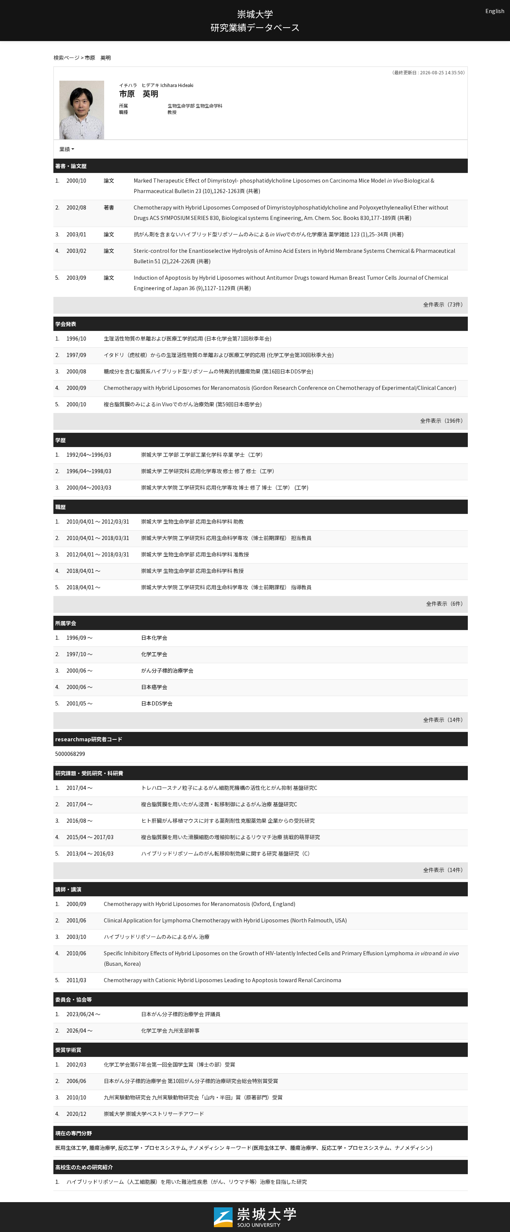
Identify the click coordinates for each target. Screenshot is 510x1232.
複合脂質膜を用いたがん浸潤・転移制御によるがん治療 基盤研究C (219, 804)
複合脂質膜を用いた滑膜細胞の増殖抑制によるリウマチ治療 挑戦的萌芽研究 (230, 837)
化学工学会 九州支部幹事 (170, 1030)
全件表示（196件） (443, 420)
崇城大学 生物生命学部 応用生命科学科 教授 (192, 570)
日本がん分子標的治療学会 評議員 (181, 1014)
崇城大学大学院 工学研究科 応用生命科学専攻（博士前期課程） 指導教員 (226, 587)
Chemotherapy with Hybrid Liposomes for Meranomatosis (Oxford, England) (199, 903)
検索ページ (66, 57)
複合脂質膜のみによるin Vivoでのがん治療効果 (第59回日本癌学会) (183, 404)
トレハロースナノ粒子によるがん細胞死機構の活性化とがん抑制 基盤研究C (229, 787)
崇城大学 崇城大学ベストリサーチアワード (154, 1113)
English (494, 11)
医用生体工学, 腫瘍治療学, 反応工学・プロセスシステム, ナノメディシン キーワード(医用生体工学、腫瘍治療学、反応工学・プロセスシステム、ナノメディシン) (243, 1147)
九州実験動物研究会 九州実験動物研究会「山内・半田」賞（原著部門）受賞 (193, 1097)
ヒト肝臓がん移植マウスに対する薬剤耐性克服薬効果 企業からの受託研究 (228, 820)
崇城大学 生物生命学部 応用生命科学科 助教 (192, 521)
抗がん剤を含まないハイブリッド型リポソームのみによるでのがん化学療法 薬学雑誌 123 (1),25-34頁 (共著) (269, 234)
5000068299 (70, 753)
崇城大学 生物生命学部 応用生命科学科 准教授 (195, 554)
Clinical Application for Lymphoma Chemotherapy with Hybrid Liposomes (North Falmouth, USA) (225, 920)
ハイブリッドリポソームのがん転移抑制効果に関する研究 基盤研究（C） (227, 853)
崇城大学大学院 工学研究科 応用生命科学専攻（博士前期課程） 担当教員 (226, 537)
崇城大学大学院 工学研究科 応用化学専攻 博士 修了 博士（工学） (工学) (224, 487)
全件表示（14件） (444, 719)
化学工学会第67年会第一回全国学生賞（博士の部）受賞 (169, 1064)
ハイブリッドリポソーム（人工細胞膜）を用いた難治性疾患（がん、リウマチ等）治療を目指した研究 (186, 1181)
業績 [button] (64, 149)
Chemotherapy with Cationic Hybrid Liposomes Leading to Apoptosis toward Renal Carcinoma (222, 980)
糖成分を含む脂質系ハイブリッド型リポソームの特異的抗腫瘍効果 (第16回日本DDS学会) (208, 371)
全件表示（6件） (446, 603)
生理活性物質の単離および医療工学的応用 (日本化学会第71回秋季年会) (187, 338)
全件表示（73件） (444, 304)
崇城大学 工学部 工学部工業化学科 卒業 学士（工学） (203, 454)
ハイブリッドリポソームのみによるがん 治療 (156, 936)
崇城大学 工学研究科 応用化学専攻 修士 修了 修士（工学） (209, 471)
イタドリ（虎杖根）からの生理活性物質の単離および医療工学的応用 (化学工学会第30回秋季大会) (219, 355)
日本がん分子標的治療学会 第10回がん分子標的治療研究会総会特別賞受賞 (191, 1080)
